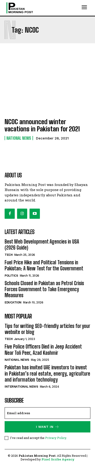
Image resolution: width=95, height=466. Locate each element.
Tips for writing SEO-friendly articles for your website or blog (47, 329)
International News (21, 386)
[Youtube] (35, 214)
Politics (11, 275)
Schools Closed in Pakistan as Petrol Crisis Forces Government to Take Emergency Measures (44, 289)
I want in (44, 427)
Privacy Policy (55, 438)
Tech (8, 254)
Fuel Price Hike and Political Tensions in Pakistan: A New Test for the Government (44, 265)
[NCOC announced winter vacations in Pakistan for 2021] (47, 88)
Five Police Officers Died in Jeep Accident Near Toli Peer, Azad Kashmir (43, 349)
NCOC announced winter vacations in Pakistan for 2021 (42, 125)
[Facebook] (10, 214)
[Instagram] (22, 214)
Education (13, 302)
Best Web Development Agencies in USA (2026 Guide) (42, 244)
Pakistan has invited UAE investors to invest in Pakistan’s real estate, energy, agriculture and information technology (47, 373)
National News (18, 138)
